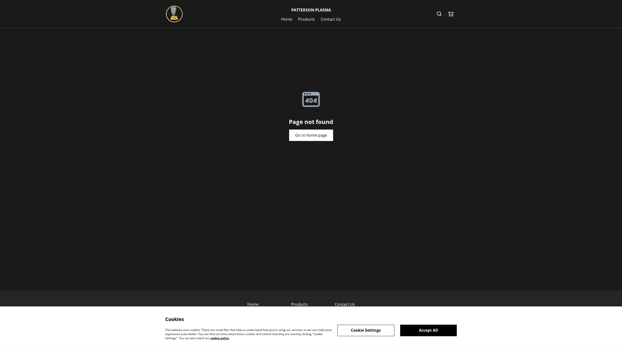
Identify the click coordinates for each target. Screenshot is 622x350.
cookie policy (219, 338)
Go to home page (311, 135)
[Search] (439, 14)
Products (299, 304)
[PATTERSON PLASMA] (174, 14)
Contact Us (345, 304)
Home (253, 304)
